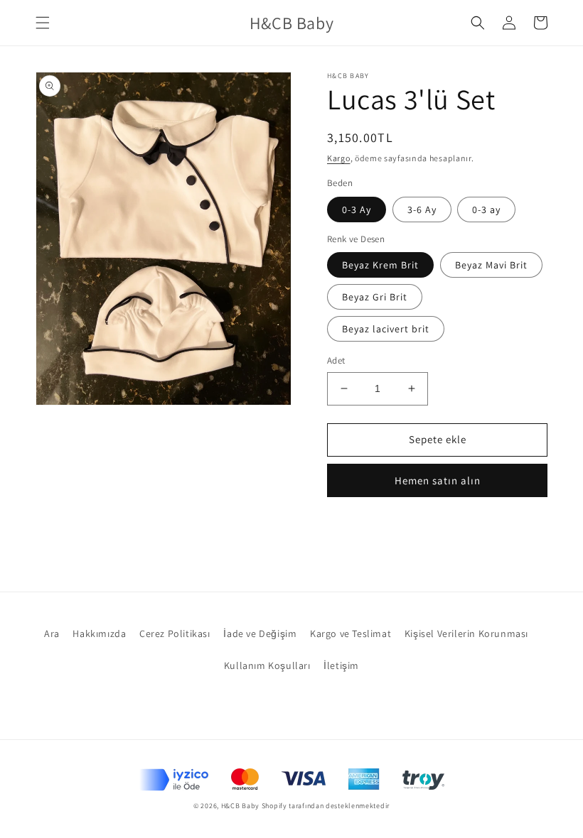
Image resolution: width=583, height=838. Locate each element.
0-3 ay (486, 209)
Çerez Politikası (174, 633)
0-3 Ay (356, 209)
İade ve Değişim (259, 633)
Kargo (339, 158)
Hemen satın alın (438, 480)
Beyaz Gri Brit (374, 296)
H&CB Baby (240, 805)
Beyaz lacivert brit (385, 328)
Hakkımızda (99, 633)
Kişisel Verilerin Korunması (466, 633)
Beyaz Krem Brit (380, 265)
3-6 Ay (422, 209)
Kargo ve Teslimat (350, 633)
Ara (52, 633)
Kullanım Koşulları (267, 665)
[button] (42, 22)
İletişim (341, 665)
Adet (336, 360)
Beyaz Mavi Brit (491, 265)
